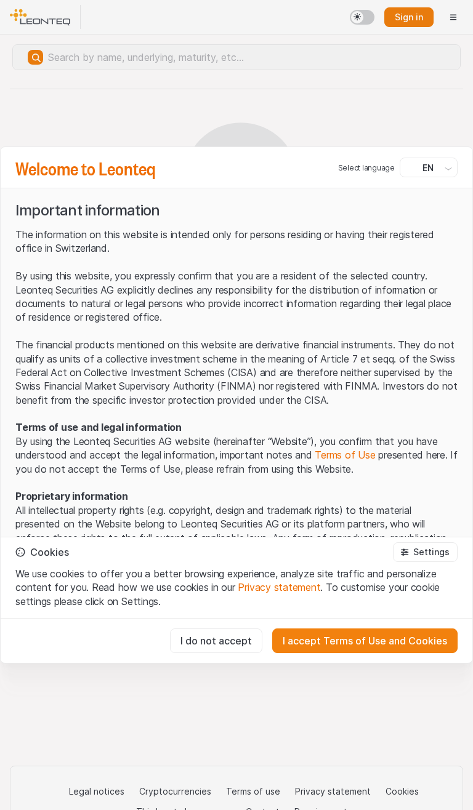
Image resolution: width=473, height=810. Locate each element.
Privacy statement (279, 587)
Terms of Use (345, 455)
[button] (425, 552)
